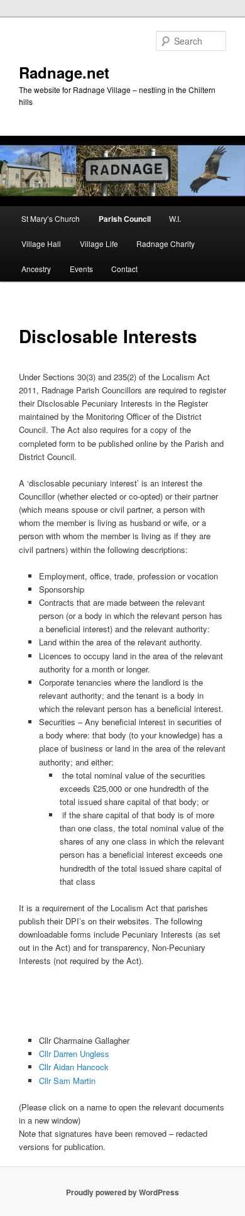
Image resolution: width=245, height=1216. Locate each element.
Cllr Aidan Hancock (74, 1067)
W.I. (175, 218)
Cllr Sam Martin (67, 1081)
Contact (124, 268)
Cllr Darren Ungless (75, 1054)
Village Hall (41, 243)
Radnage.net (64, 72)
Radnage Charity (165, 243)
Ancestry (36, 268)
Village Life (99, 243)
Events (81, 268)
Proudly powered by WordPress (122, 1192)
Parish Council (125, 218)
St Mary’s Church (50, 218)
